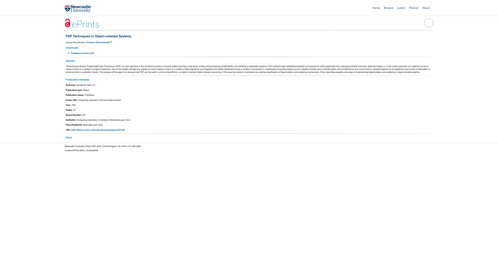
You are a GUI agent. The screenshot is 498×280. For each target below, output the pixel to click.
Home (376, 8)
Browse (388, 8)
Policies (414, 8)
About (426, 8)
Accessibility (92, 150)
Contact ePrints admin (75, 150)
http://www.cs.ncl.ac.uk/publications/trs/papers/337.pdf (98, 129)
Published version (80, 53)
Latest (401, 8)
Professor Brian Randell (98, 42)
